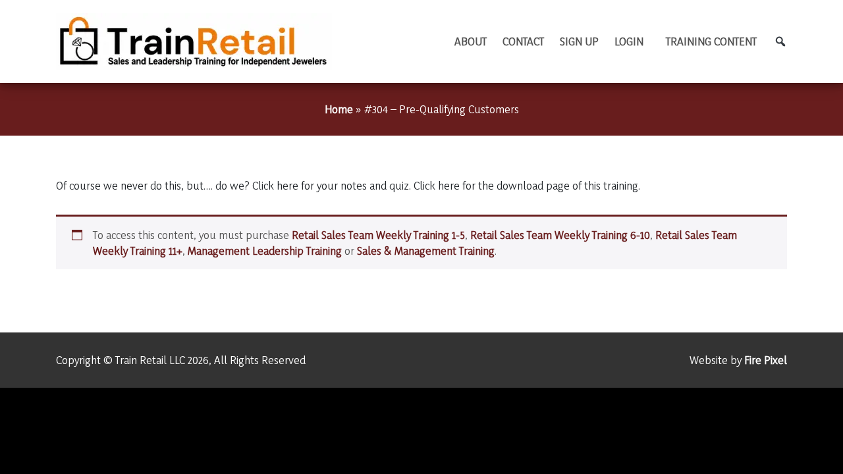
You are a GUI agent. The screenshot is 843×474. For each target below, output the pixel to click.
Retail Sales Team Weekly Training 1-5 (378, 235)
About (470, 41)
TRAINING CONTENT (711, 41)
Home (339, 109)
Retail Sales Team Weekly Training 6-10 (560, 235)
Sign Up (579, 41)
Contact (523, 41)
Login (628, 41)
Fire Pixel (765, 360)
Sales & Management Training (426, 250)
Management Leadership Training (265, 250)
